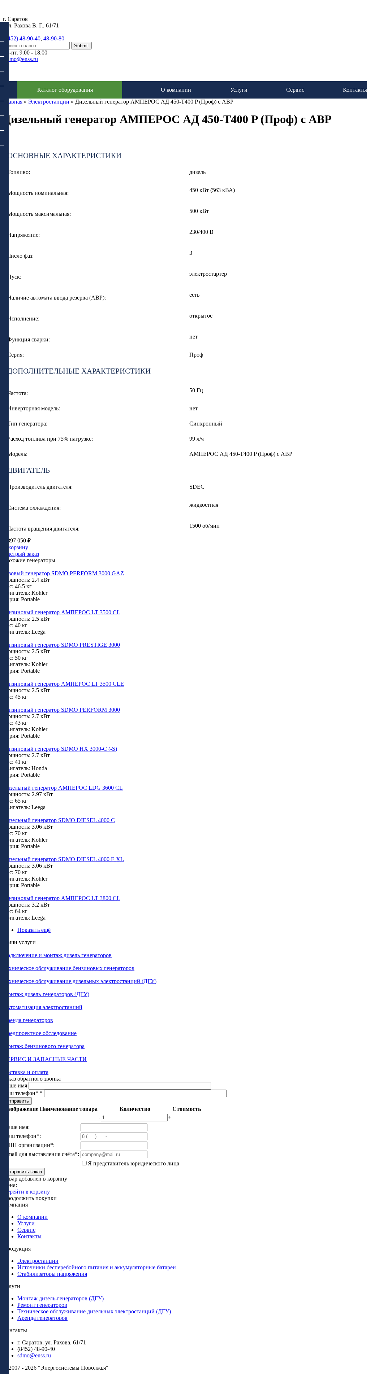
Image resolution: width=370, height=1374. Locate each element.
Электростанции (48, 102)
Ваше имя (16, 1085)
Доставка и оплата (25, 1072)
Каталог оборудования (65, 90)
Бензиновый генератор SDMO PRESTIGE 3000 (61, 645)
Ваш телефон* (23, 1093)
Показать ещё (34, 930)
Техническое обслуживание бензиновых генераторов (68, 968)
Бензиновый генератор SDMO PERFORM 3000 (61, 710)
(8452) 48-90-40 (21, 38)
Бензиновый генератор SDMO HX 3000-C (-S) (60, 749)
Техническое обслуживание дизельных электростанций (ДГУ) (79, 981)
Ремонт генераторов (42, 1305)
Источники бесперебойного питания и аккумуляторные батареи (96, 1267)
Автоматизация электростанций (42, 1007)
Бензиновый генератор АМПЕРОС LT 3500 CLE (63, 684)
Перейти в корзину (26, 1191)
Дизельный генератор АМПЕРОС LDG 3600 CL (63, 788)
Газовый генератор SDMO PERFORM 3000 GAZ (63, 573)
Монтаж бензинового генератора (44, 1046)
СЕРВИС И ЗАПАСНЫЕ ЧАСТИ (45, 1059)
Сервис (295, 90)
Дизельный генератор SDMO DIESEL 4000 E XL (63, 859)
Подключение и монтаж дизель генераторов (57, 955)
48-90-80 (53, 38)
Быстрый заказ (21, 554)
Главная (12, 102)
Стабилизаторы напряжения (52, 1274)
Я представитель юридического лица (133, 1163)
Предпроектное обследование (40, 1033)
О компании (176, 90)
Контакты (355, 90)
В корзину (15, 547)
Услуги (239, 90)
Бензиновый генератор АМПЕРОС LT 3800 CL (61, 898)
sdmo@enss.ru (21, 59)
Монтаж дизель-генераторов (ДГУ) (46, 994)
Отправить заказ (24, 1171)
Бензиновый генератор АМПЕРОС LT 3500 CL (61, 612)
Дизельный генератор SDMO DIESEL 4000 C (59, 820)
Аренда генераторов (28, 1020)
